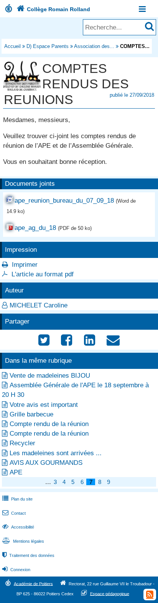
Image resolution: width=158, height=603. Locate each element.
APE (16, 472)
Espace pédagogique (109, 593)
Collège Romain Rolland (53, 9)
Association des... (94, 46)
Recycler (22, 443)
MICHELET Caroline (38, 305)
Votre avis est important (44, 404)
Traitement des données (28, 555)
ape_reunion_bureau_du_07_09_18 (64, 200)
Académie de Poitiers (33, 583)
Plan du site (17, 499)
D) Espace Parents (47, 46)
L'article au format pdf (43, 274)
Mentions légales (23, 541)
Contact (14, 513)
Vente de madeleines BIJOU (50, 375)
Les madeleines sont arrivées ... (56, 453)
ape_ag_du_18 (35, 227)
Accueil (12, 46)
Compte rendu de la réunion (49, 424)
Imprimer (25, 264)
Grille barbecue (31, 414)
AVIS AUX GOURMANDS (46, 462)
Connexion (16, 569)
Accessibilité (18, 527)
